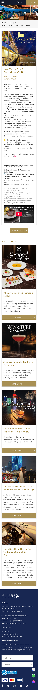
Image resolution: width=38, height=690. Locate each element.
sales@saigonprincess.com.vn (16, 623)
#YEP (5, 203)
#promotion (26, 201)
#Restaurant (8, 195)
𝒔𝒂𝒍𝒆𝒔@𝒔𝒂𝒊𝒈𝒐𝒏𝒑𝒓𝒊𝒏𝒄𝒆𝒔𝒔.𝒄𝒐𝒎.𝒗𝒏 (19, 184)
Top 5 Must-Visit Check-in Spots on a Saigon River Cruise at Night (18, 488)
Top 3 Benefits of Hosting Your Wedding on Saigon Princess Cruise (17, 552)
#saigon (7, 201)
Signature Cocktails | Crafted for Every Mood (18, 363)
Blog (12, 23)
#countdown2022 (22, 203)
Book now (32, 3)
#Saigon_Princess (16, 193)
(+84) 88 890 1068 (16, 621)
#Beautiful (17, 195)
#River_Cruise (15, 191)
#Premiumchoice (10, 199)
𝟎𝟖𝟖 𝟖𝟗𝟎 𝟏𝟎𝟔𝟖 (28, 165)
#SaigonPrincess (22, 188)
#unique (13, 201)
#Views (12, 197)
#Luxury (13, 188)
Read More (17, 317)
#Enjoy (6, 197)
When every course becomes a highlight (18, 294)
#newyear (11, 203)
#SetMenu (18, 197)
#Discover (20, 199)
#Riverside (28, 199)
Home (4, 23)
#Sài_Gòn (27, 193)
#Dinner (6, 188)
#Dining (6, 191)
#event (19, 201)
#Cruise (6, 193)
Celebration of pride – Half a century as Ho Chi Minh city (17, 430)
